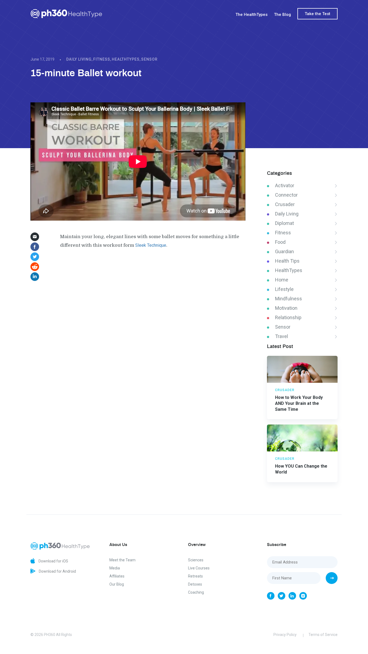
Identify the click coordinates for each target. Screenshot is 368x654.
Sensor (149, 59)
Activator (284, 185)
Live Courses (199, 568)
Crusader (285, 204)
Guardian (284, 251)
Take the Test (317, 13)
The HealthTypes (251, 14)
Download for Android (57, 571)
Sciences (195, 560)
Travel (281, 336)
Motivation (286, 308)
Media (114, 568)
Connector (286, 195)
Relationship (288, 317)
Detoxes (195, 584)
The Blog (282, 14)
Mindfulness (288, 298)
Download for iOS (53, 561)
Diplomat (284, 223)
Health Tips (287, 261)
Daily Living (79, 59)
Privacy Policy (285, 634)
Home (281, 280)
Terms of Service (323, 634)
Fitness (101, 59)
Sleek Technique (150, 245)
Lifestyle (284, 289)
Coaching (196, 592)
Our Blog (116, 584)
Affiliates (116, 576)
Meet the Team (122, 560)
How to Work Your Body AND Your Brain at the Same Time (299, 403)
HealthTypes (126, 59)
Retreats (195, 576)
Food (280, 242)
